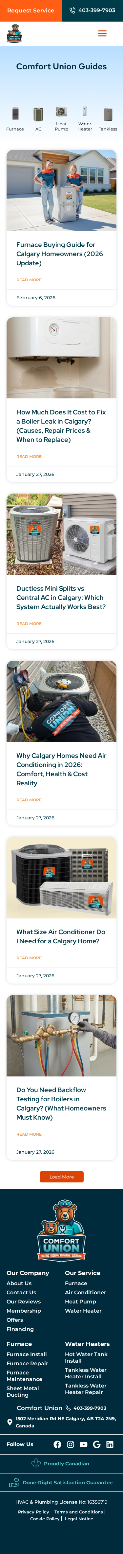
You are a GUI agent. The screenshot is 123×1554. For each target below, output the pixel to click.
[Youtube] (83, 1444)
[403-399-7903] (72, 10)
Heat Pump (61, 126)
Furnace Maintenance (24, 1376)
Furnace (15, 128)
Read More (29, 456)
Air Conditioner (85, 1292)
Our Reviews (24, 1302)
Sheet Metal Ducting (23, 1391)
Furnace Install (27, 1354)
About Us (19, 1283)
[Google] (96, 1444)
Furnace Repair (27, 1363)
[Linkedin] (109, 1444)
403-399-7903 (96, 10)
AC (38, 128)
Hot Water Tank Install (86, 1357)
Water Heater (84, 126)
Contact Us (21, 1292)
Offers (15, 1320)
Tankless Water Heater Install (86, 1373)
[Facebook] (57, 1444)
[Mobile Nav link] (105, 33)
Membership (24, 1311)
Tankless (108, 128)
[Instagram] (70, 1444)
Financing (20, 1329)
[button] (62, 1176)
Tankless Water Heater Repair (86, 1389)
